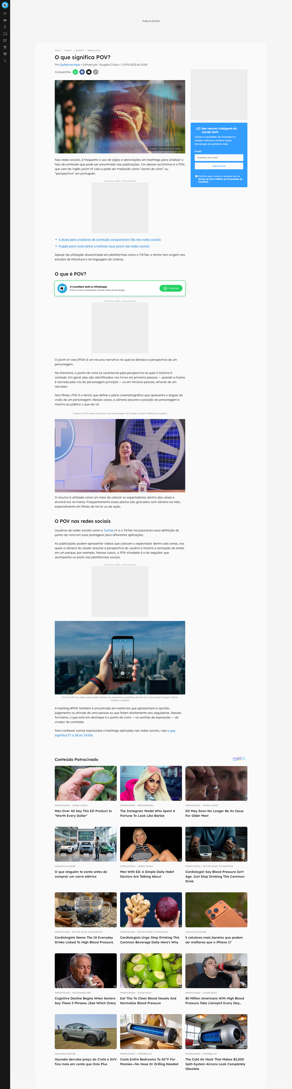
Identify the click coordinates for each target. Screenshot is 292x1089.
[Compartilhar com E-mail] (89, 72)
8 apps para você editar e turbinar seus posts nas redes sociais (104, 246)
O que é (68, 50)
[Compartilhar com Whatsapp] (75, 72)
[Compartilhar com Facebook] (82, 72)
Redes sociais (94, 50)
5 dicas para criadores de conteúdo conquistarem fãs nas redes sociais (110, 239)
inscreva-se (219, 166)
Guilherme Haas (70, 64)
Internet (79, 50)
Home (57, 50)
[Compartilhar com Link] (95, 72)
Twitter (109, 530)
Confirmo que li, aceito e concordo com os (220, 179)
